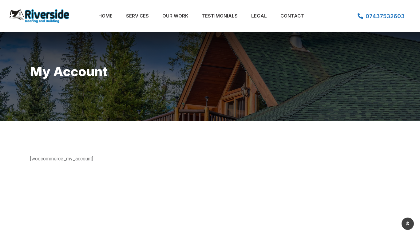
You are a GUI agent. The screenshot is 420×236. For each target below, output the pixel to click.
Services (137, 16)
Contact (292, 16)
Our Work (175, 16)
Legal (259, 16)
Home (105, 16)
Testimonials (220, 16)
